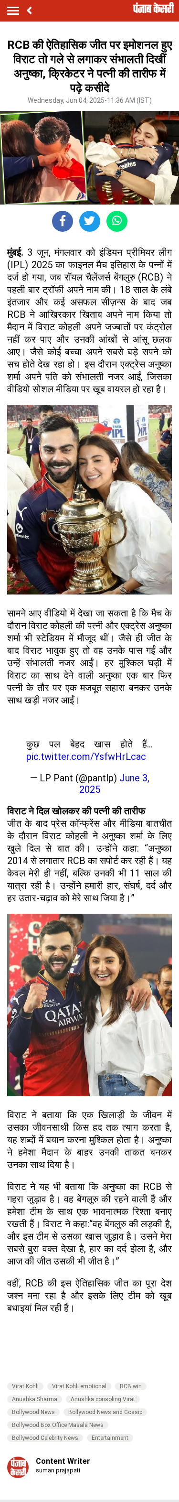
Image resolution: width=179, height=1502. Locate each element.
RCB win (131, 1386)
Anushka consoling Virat (103, 1399)
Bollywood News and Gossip (105, 1412)
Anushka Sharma (34, 1399)
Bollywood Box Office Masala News (58, 1425)
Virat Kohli (25, 1386)
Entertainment (110, 1438)
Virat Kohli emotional (79, 1386)
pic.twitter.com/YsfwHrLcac (86, 756)
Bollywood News (33, 1412)
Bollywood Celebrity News (45, 1438)
